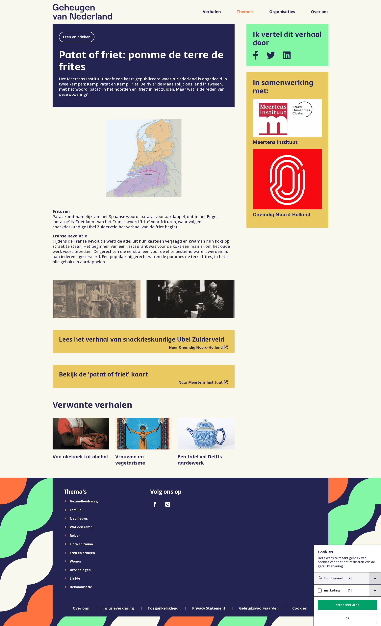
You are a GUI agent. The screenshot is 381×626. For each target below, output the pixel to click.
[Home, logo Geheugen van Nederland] (82, 12)
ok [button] (347, 618)
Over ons (319, 12)
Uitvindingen (80, 570)
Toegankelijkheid (163, 608)
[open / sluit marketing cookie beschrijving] (375, 590)
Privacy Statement (208, 608)
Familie (76, 510)
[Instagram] (167, 504)
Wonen (75, 561)
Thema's (245, 12)
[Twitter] (270, 55)
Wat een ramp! (81, 527)
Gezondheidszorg (84, 501)
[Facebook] (255, 55)
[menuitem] (212, 14)
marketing (338, 590)
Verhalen (212, 12)
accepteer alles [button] (347, 605)
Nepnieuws (79, 518)
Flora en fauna (81, 544)
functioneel (338, 578)
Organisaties (282, 12)
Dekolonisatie (81, 587)
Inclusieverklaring (118, 608)
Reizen (75, 535)
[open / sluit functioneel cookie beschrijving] (375, 578)
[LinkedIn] (287, 55)
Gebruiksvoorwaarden (259, 608)
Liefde (75, 578)
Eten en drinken (76, 37)
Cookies (299, 608)
